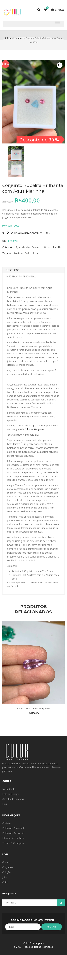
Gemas (47, 247)
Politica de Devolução (13, 833)
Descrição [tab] (12, 270)
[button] (59, 65)
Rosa (35, 253)
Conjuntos (37, 247)
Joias (4, 877)
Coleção (6, 872)
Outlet (27, 253)
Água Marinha (23, 247)
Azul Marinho (16, 253)
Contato (6, 823)
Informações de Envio (13, 838)
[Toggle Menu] (57, 22)
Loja (4, 803)
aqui (33, 425)
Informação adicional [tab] (21, 276)
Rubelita (57, 247)
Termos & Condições (13, 842)
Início (8, 38)
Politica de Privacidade (13, 828)
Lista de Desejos (10, 793)
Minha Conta (8, 788)
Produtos (17, 38)
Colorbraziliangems (34, 429)
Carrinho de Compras (13, 798)
